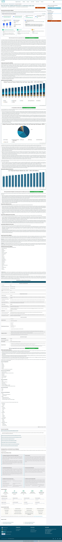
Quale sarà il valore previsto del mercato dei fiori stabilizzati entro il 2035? (11, 435)
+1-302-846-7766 (48, 531)
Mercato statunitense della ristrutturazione (8, 522)
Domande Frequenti (50, 17)
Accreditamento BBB (14, 492)
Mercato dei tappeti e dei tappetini (7, 523)
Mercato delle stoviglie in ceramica (29, 523)
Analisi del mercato (50, 13)
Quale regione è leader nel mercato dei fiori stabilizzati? (9, 442)
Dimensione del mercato (51, 11)
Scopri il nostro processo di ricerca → (38, 516)
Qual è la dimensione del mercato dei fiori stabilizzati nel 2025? (10, 430)
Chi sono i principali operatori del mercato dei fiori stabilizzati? (10, 445)
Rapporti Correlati (50, 19)
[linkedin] (53, 538)
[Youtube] (60, 538)
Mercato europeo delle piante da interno (30, 522)
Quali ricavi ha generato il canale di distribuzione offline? (9, 440)
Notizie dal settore (50, 16)
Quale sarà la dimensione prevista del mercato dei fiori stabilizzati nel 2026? (12, 437)
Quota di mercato (50, 14)
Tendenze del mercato (50, 12)
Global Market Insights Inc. (4, 538)
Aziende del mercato (50, 15)
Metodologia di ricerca (50, 18)
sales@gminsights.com (49, 533)
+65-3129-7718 (48, 532)
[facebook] (57, 538)
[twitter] (55, 538)
